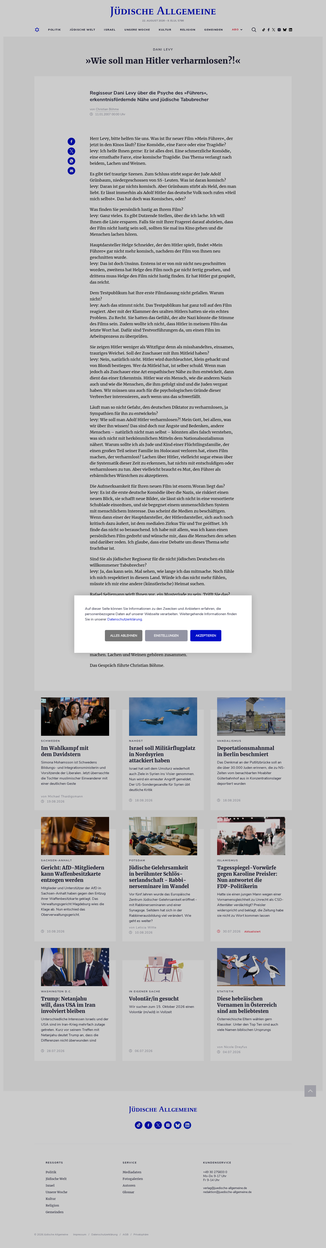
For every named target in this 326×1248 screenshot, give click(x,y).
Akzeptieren (206, 636)
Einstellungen (166, 636)
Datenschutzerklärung (124, 619)
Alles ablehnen (123, 636)
